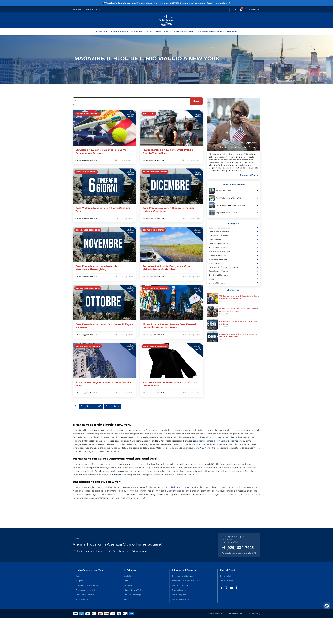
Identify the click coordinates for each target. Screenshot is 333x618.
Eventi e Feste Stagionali (155, 346)
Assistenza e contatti (85, 590)
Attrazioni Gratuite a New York (186, 580)
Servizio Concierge (132, 595)
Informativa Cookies (236, 614)
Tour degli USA (116, 474)
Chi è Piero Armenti (184, 31)
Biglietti (149, 31)
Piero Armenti (115, 487)
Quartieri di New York (218, 275)
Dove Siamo (119, 551)
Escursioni (136, 31)
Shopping (213, 279)
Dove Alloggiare (179, 590)
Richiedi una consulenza (89, 551)
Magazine (232, 31)
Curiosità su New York (218, 236)
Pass (158, 31)
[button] (326, 605)
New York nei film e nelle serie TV (223, 267)
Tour (78, 576)
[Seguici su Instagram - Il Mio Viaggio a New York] (226, 588)
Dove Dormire (215, 240)
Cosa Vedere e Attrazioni (155, 288)
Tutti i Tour (101, 31)
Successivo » (112, 406)
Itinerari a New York (86, 172)
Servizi (167, 31)
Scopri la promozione (217, 3)
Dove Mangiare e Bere (218, 244)
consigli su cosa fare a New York (209, 441)
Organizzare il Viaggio (218, 271)
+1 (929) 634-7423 (238, 547)
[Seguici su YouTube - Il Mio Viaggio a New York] (231, 588)
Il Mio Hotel (77, 9)
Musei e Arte (149, 114)
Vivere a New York (217, 283)
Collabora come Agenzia (211, 31)
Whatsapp (141, 551)
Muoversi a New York (218, 259)
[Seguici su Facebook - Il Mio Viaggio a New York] (221, 588)
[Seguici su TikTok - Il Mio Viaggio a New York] (236, 588)
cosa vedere (235, 441)
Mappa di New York (132, 590)
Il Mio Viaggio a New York (87, 160)
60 (99, 406)
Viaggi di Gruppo (93, 9)
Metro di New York (180, 599)
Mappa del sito (82, 599)
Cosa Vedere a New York (183, 576)
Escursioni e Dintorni (153, 230)
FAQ (126, 599)
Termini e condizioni (216, 614)
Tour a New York (201, 448)
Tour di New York (119, 31)
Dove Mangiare (179, 595)
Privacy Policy (254, 614)
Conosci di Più (247, 175)
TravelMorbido (226, 580)
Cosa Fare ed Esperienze (88, 114)
